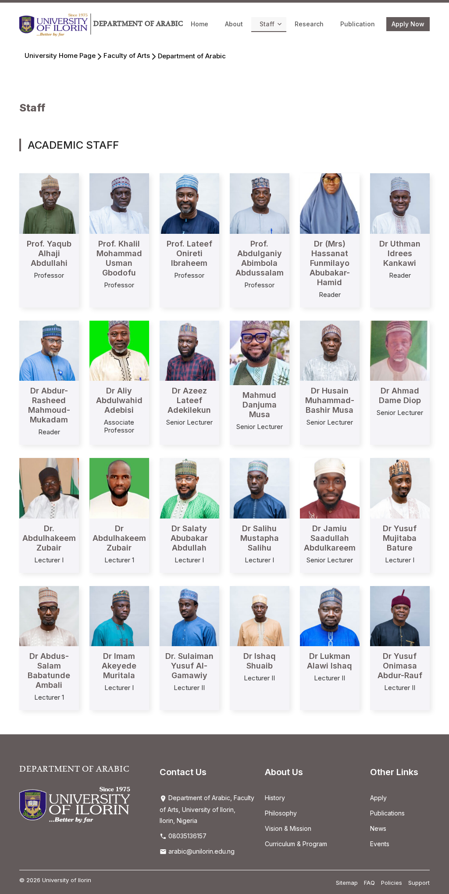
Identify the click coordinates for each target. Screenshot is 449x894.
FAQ (369, 882)
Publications (387, 813)
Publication (357, 24)
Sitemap (347, 882)
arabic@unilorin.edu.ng (201, 851)
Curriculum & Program (296, 844)
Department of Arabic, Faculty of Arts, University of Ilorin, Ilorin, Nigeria (207, 809)
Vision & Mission (288, 828)
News (378, 828)
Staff (267, 24)
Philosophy (281, 813)
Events (379, 844)
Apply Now (408, 24)
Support (419, 882)
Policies (391, 882)
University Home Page (60, 55)
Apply (378, 797)
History (275, 797)
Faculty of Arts (126, 55)
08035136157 (187, 836)
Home (199, 24)
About (234, 24)
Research (309, 24)
